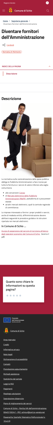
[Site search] (47, 10)
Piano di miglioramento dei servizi (17, 403)
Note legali (7, 354)
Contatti (6, 364)
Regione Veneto (9, 3)
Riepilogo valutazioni (12, 393)
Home (5, 20)
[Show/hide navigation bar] (3, 10)
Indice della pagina (11, 66)
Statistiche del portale (12, 378)
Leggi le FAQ (8, 383)
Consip (22, 192)
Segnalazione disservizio (13, 398)
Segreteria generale (19, 20)
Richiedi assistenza (11, 374)
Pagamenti (7, 388)
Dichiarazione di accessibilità (15, 359)
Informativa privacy (11, 349)
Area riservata (9, 339)
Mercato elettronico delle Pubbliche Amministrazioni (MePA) (21, 197)
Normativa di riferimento (12, 51)
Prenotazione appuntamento (15, 369)
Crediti (6, 344)
